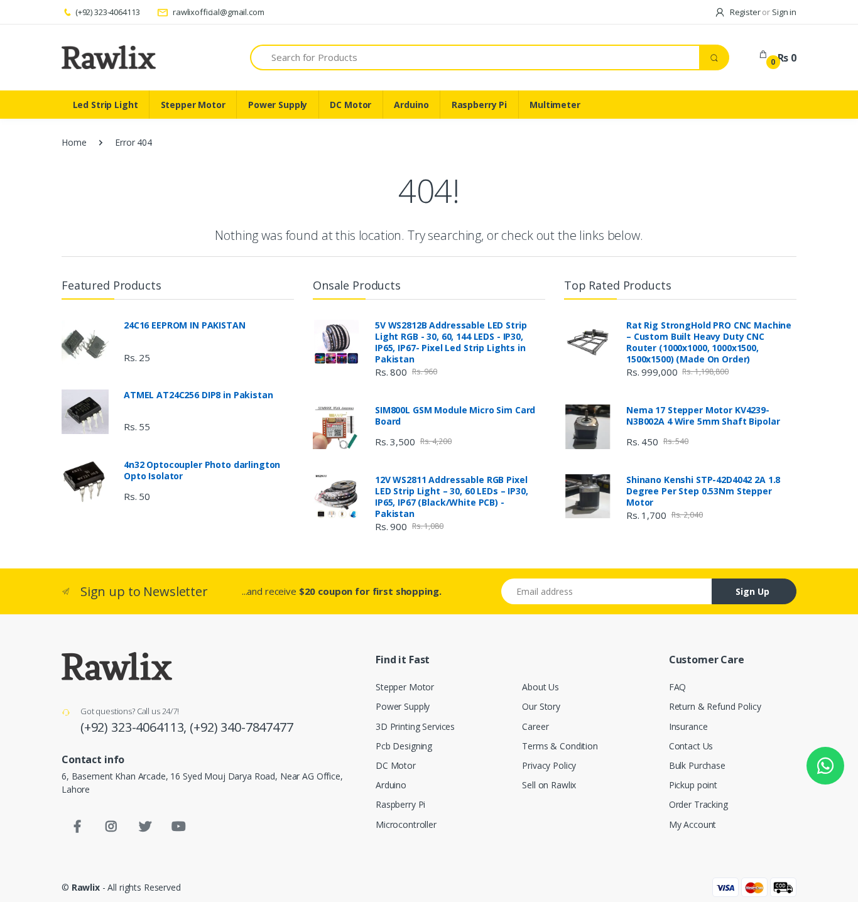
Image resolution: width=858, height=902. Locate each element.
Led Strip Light (105, 105)
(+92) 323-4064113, (135, 727)
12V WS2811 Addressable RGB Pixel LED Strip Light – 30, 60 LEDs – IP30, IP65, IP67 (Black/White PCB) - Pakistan (451, 496)
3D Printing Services (415, 726)
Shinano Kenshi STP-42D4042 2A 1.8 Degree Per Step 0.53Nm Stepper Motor (703, 491)
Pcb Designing (404, 746)
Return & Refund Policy (715, 706)
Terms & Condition (560, 746)
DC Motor (350, 105)
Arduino (411, 105)
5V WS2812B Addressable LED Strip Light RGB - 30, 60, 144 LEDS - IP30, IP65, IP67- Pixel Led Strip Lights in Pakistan (450, 342)
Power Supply (277, 105)
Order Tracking (698, 804)
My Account (693, 824)
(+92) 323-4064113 (107, 12)
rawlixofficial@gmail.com (217, 12)
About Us (540, 687)
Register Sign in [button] (762, 12)
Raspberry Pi (479, 105)
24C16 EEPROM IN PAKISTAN (185, 325)
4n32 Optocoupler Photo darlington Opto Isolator (202, 470)
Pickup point (693, 785)
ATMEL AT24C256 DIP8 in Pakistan (198, 395)
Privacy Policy (549, 765)
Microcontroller (406, 824)
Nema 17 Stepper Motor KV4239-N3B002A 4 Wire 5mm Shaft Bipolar (702, 416)
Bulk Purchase (697, 765)
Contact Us (691, 746)
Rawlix (86, 887)
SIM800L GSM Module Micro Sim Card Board (455, 416)
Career (535, 726)
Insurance (688, 726)
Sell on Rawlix (549, 785)
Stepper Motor (193, 105)
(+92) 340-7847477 (241, 727)
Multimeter (554, 105)
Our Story (541, 706)
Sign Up (752, 591)
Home (74, 142)
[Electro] (109, 57)
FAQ (678, 687)
